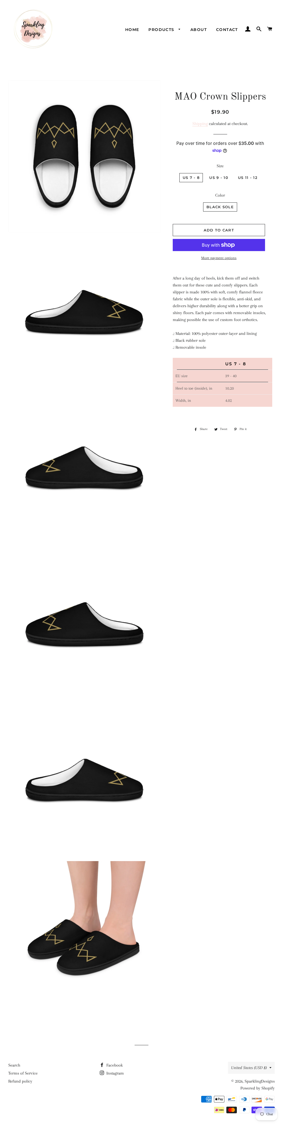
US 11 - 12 (248, 177)
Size (220, 165)
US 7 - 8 (191, 177)
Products (162, 29)
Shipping (200, 123)
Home (132, 29)
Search (14, 1065)
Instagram (114, 1073)
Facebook (114, 1065)
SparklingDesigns (260, 1081)
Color (220, 195)
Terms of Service (23, 1073)
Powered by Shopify (257, 1088)
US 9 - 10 (218, 177)
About (198, 29)
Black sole (220, 207)
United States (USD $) (249, 1067)
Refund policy (20, 1081)
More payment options (219, 258)
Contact (227, 29)
